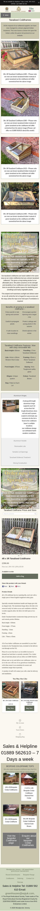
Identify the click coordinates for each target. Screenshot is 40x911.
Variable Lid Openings (20, 452)
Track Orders (20, 730)
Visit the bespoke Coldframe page (11, 839)
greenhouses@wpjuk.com (19, 893)
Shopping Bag (20, 737)
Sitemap (20, 882)
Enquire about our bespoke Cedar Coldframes (29, 840)
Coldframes (10, 878)
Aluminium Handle (20, 441)
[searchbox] (20, 513)
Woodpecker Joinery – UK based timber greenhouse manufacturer (20, 870)
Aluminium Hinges (20, 395)
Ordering (20, 878)
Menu (7, 15)
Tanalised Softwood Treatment (20, 457)
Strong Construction (20, 463)
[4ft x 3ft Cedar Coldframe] (10, 689)
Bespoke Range (28, 875)
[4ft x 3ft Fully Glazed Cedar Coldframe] (29, 689)
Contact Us (30, 878)
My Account (20, 723)
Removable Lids (20, 446)
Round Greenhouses (13, 875)
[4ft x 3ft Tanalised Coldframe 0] (20, 536)
